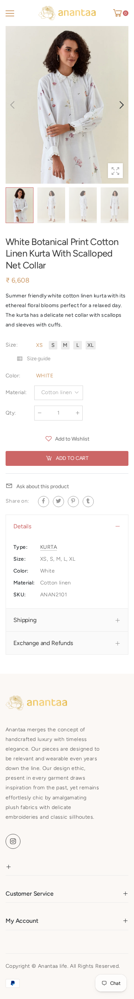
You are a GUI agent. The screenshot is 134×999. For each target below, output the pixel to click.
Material (16, 393)
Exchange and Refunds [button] (43, 643)
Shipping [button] (24, 619)
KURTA (48, 547)
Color (13, 376)
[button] (121, 105)
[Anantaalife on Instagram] (13, 841)
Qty (11, 413)
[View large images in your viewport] (115, 170)
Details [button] (22, 526)
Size (11, 345)
